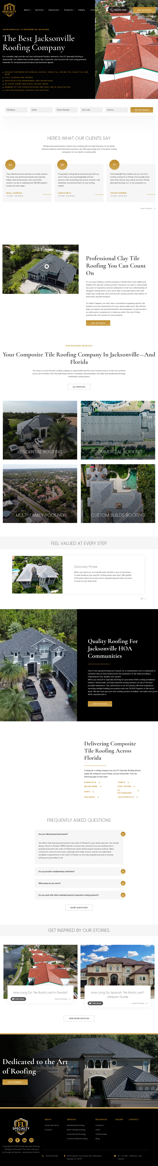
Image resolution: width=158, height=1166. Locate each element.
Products (68, 10)
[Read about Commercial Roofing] (118, 430)
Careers (48, 1130)
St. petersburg (125, 791)
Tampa (121, 782)
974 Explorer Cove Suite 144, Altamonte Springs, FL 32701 (84, 1157)
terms (37, 1152)
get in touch (144, 10)
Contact (94, 10)
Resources (101, 1119)
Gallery (81, 10)
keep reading (61, 999)
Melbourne (91, 786)
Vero (87, 791)
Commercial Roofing (76, 1134)
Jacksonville (126, 797)
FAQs (98, 1130)
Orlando (89, 797)
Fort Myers (124, 786)
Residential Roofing (75, 1125)
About (27, 10)
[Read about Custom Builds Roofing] (118, 493)
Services (39, 10)
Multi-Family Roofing (76, 1130)
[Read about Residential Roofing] (40, 430)
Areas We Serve (52, 1125)
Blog (98, 1138)
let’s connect (15, 1082)
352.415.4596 (120, 10)
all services (79, 386)
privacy (29, 1152)
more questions (79, 907)
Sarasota (90, 782)
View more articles (79, 1018)
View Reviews (146, 208)
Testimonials (101, 1134)
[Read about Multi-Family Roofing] (40, 493)
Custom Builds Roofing (77, 1138)
